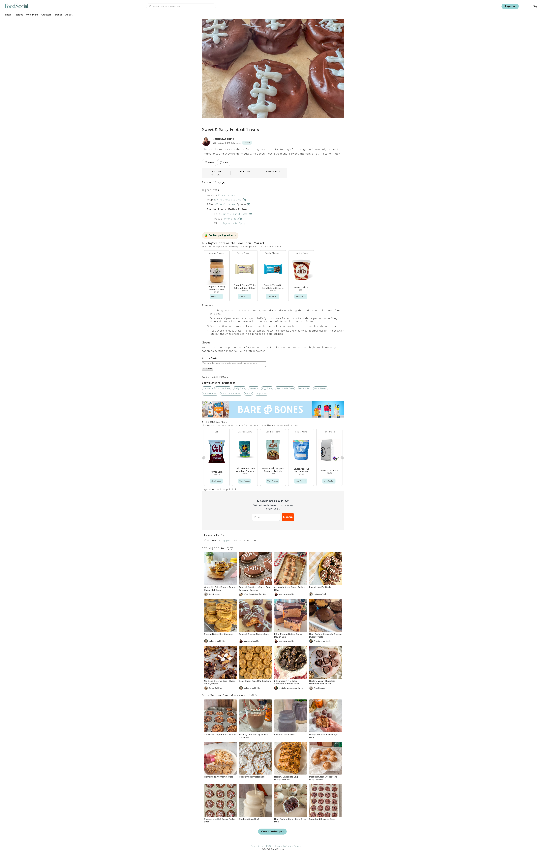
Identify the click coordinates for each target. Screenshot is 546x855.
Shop (8, 14)
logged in (227, 540)
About (69, 14)
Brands (58, 14)
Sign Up (288, 517)
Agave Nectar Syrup (234, 223)
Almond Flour (231, 218)
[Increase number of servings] (223, 184)
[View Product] (244, 199)
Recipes (18, 14)
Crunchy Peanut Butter (234, 214)
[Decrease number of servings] (219, 184)
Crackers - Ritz (226, 195)
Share (211, 162)
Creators (46, 14)
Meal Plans (32, 14)
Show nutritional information (218, 382)
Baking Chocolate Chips (228, 199)
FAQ (268, 846)
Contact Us (256, 846)
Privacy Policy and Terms (287, 846)
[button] (342, 458)
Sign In (537, 6)
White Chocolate (225, 204)
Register (510, 6)
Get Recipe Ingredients (222, 235)
